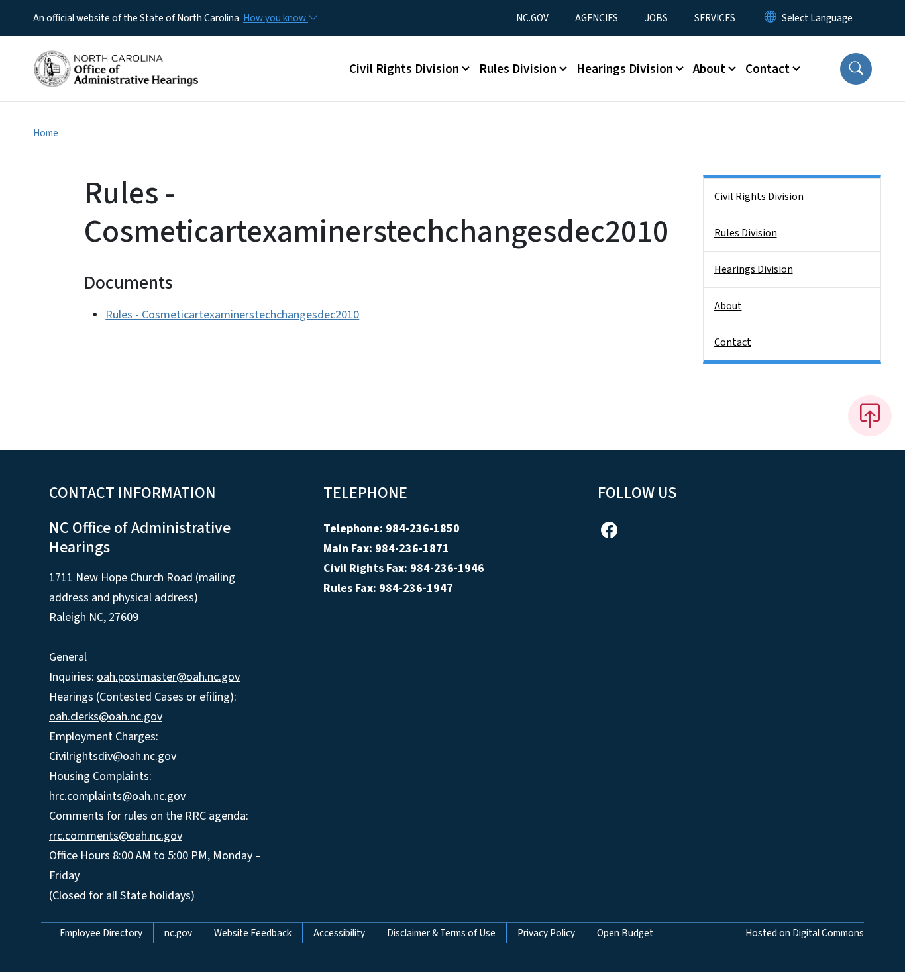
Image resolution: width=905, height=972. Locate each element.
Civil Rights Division (759, 196)
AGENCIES (596, 18)
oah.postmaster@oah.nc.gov (168, 677)
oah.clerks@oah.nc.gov (105, 716)
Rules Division (745, 233)
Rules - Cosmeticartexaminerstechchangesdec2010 (232, 315)
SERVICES (714, 18)
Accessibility (339, 933)
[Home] (116, 53)
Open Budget (625, 933)
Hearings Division (753, 269)
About (728, 306)
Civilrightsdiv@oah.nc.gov (112, 756)
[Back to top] (870, 415)
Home (45, 133)
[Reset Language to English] (770, 18)
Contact (732, 342)
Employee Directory (101, 933)
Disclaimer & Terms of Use (441, 933)
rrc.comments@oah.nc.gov (115, 836)
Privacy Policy (546, 933)
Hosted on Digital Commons (804, 933)
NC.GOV (532, 18)
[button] (856, 69)
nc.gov (178, 933)
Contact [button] (767, 69)
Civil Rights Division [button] (404, 69)
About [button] (709, 69)
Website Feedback (253, 933)
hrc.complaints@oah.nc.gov (117, 796)
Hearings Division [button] (624, 69)
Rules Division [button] (518, 69)
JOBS (656, 18)
